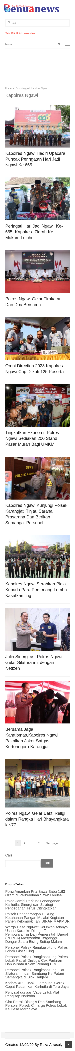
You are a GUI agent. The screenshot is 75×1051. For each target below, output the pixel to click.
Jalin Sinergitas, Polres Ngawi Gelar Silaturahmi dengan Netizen (33, 662)
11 (40, 843)
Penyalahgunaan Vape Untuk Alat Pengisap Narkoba (32, 994)
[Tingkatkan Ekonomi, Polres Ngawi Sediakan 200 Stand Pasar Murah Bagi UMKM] (37, 387)
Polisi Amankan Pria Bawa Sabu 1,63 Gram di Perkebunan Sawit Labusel (35, 893)
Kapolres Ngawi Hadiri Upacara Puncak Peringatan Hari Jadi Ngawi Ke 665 (35, 159)
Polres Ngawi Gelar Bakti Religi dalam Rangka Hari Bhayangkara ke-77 (37, 819)
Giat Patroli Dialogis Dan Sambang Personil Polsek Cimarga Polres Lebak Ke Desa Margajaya (36, 1005)
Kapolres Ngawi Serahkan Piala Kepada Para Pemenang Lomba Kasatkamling (36, 589)
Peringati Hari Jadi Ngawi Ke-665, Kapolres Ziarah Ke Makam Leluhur (34, 232)
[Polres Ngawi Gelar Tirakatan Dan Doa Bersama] (37, 253)
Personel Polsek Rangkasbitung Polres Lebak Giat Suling (36, 949)
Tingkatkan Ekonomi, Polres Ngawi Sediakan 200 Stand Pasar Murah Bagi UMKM (32, 438)
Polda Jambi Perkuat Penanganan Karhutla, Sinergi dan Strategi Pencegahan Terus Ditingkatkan (32, 904)
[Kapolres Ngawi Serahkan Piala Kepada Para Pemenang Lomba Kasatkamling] (37, 539)
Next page (52, 843)
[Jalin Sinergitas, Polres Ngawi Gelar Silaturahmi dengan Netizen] (37, 611)
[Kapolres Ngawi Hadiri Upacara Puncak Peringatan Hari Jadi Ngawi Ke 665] (37, 108)
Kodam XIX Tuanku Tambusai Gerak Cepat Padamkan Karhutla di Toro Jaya (37, 985)
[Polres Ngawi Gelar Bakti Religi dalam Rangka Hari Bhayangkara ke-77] (37, 762)
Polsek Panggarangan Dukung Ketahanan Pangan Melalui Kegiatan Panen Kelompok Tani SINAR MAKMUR (37, 917)
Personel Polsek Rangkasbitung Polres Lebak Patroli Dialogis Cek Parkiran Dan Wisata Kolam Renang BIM (36, 960)
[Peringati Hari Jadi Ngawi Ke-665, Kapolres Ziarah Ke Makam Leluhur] (37, 181)
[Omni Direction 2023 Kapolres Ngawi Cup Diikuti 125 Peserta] (37, 320)
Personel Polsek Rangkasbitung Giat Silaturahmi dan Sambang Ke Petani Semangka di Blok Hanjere (34, 973)
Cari (8, 855)
